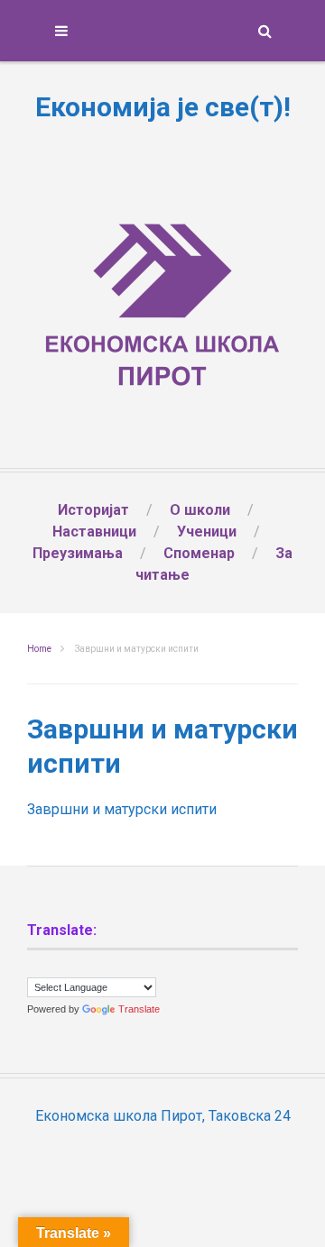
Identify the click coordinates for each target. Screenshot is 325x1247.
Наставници (94, 531)
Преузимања (77, 553)
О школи (200, 509)
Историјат (93, 509)
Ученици (207, 531)
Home (39, 649)
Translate (139, 1009)
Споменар (199, 553)
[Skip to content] (162, 30)
